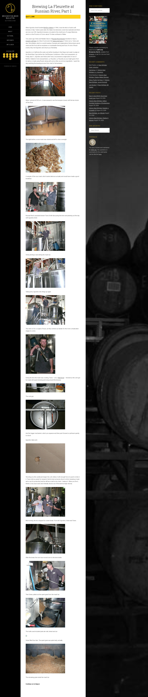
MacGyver (61, 378)
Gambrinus (92, 70)
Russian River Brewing (58, 39)
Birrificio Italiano (48, 27)
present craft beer (31, 41)
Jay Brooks (92, 85)
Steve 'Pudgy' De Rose (96, 80)
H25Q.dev (94, 150)
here (100, 154)
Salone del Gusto (58, 41)
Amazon (91, 54)
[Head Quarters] (92, 145)
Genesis (14, 66)
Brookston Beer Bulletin (10, 17)
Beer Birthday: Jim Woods (97, 113)
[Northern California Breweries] (98, 43)
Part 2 (37, 684)
